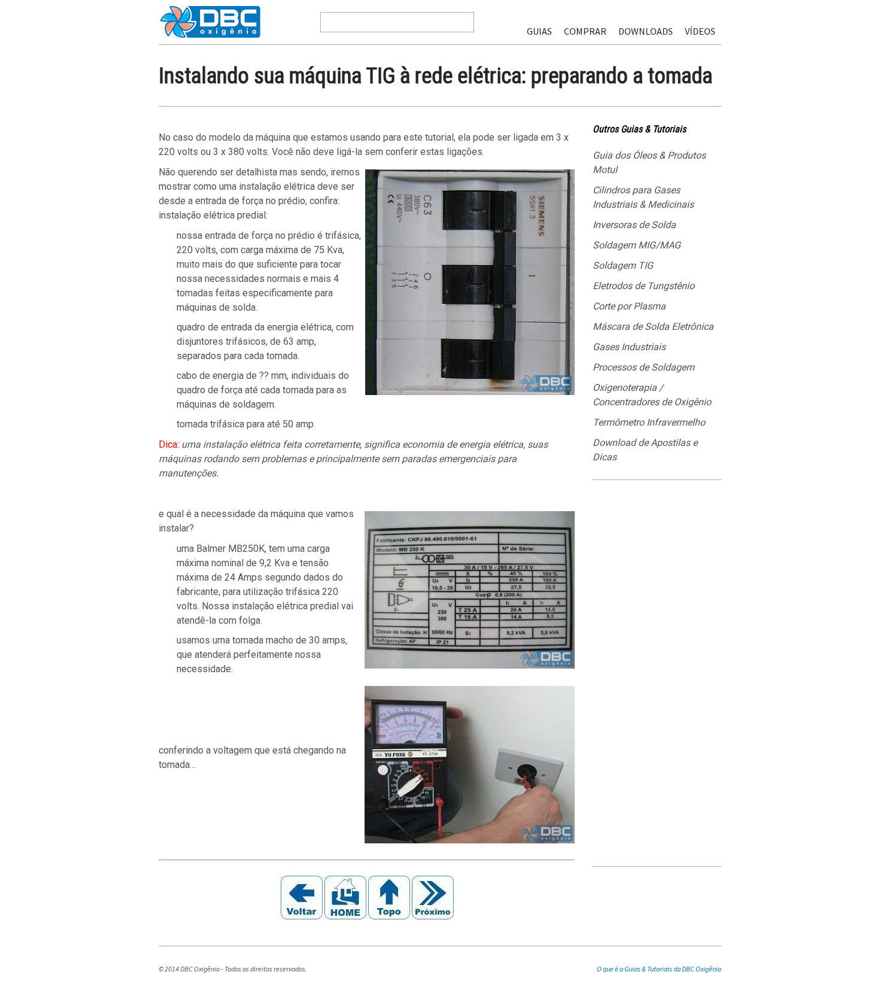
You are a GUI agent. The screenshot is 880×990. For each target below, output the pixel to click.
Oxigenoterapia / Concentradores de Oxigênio (652, 395)
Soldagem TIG (623, 265)
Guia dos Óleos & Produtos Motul (649, 162)
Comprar (585, 31)
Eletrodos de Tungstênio (643, 285)
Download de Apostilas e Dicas (645, 450)
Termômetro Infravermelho (649, 422)
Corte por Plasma (629, 306)
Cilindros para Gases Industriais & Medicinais (643, 197)
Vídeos (700, 31)
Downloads (645, 31)
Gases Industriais (629, 347)
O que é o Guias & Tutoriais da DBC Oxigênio (659, 968)
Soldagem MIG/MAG (637, 245)
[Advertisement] (657, 677)
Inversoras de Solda (634, 224)
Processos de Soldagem (643, 367)
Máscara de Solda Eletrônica (653, 326)
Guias (539, 31)
